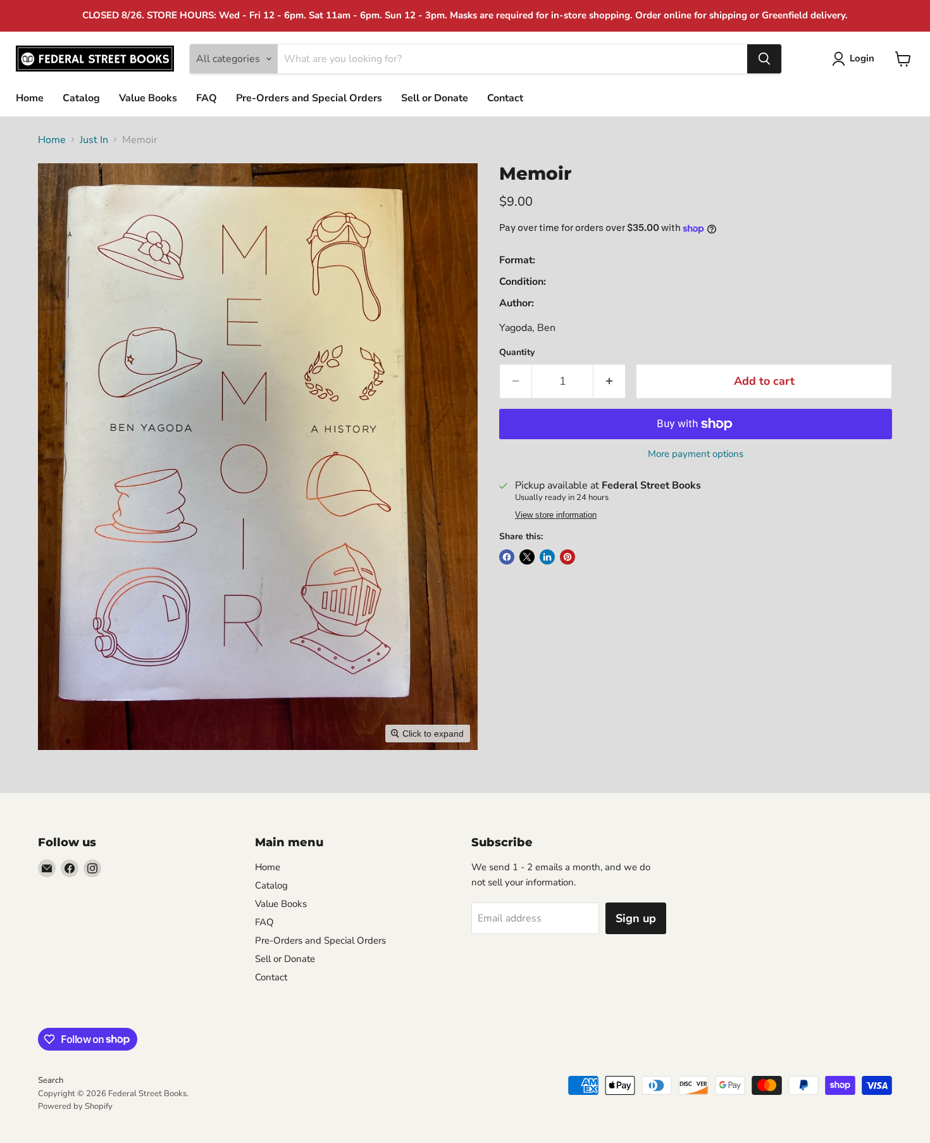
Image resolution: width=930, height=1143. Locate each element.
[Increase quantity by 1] (609, 381)
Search (50, 1080)
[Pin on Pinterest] (567, 557)
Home (30, 98)
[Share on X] (527, 557)
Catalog (81, 98)
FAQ (206, 98)
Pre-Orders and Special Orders (309, 98)
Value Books (148, 98)
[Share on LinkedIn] (547, 557)
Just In (94, 140)
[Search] (764, 58)
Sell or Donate (434, 98)
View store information (556, 515)
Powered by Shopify (75, 1106)
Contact (505, 98)
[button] (855, 58)
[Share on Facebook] (506, 557)
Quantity (517, 352)
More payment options (695, 454)
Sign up (636, 918)
